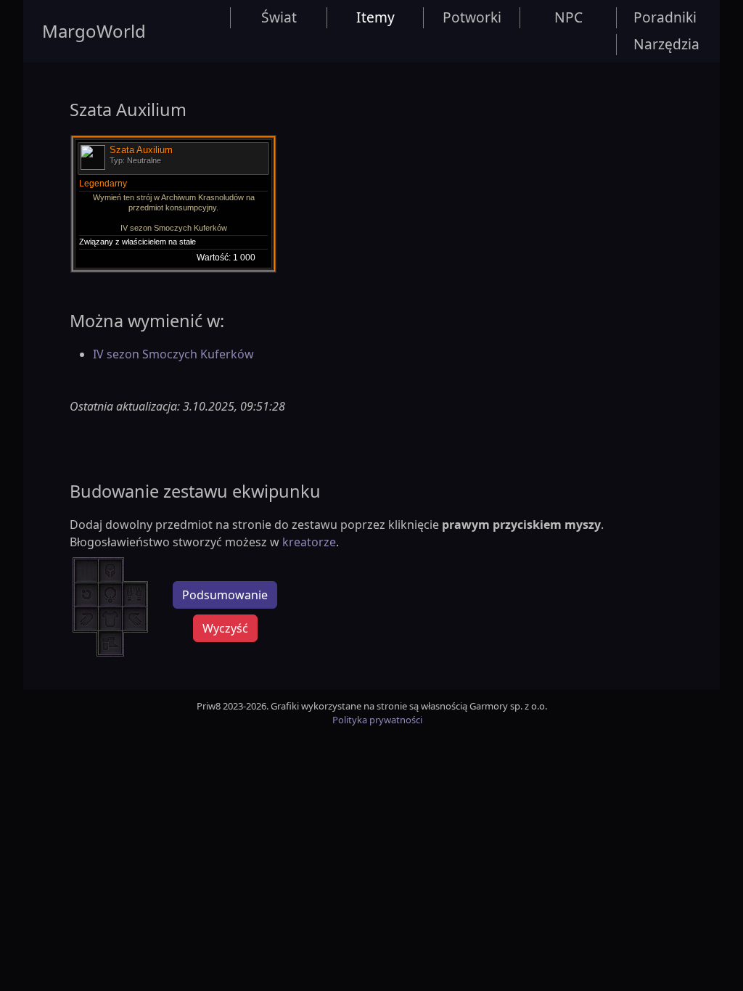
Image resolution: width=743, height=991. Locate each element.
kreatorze (309, 542)
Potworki (472, 17)
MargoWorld (94, 31)
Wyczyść (225, 628)
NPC (568, 17)
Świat (279, 17)
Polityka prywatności (377, 719)
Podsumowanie (225, 595)
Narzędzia (666, 44)
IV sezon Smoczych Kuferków (173, 354)
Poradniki (665, 17)
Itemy (375, 17)
